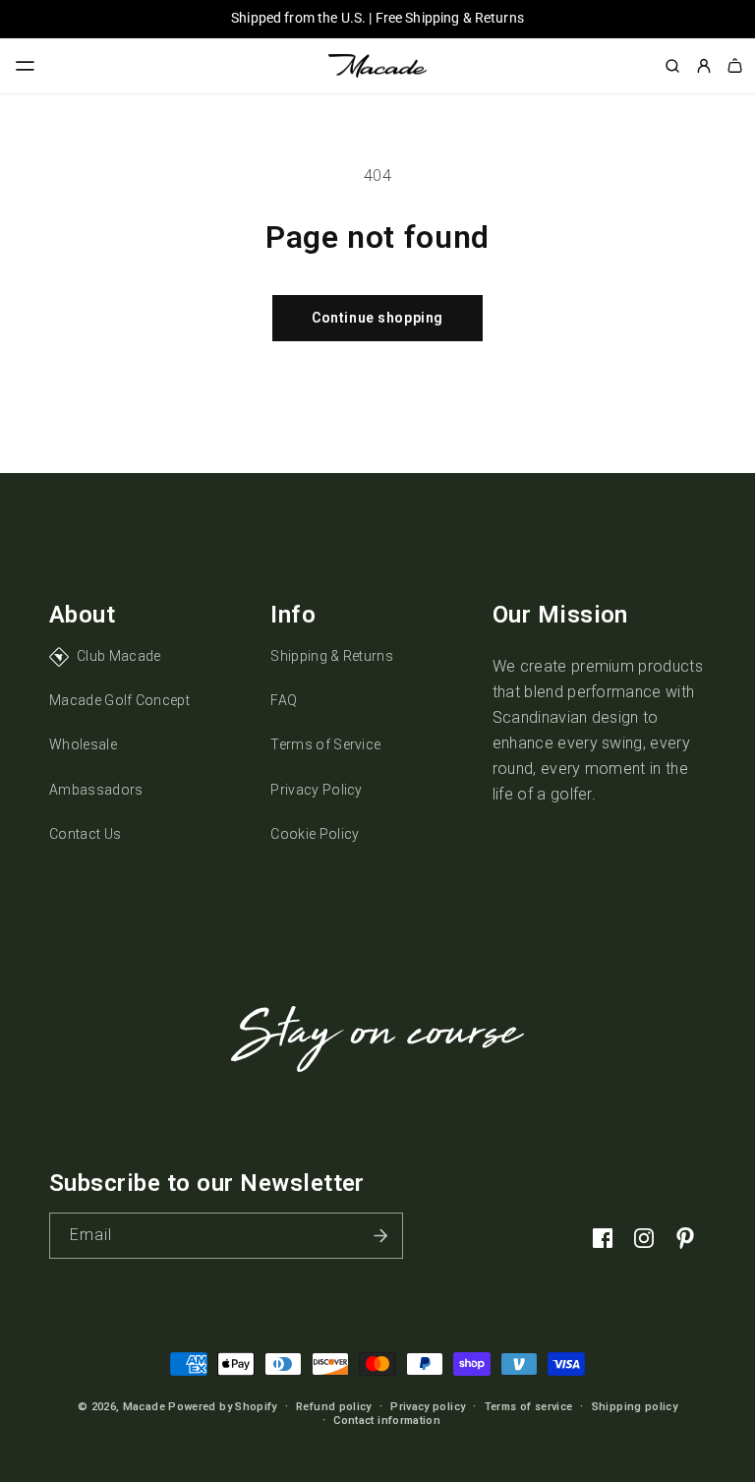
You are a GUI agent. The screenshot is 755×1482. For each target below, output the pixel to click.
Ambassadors (96, 790)
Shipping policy (634, 1406)
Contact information (386, 1420)
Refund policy (334, 1406)
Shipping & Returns (331, 656)
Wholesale (83, 744)
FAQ (283, 700)
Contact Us (85, 834)
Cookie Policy (314, 834)
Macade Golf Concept (119, 700)
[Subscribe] (380, 1236)
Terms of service (529, 1406)
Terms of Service (325, 744)
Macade (144, 1406)
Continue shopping (377, 318)
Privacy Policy (316, 790)
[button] (25, 66)
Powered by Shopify (222, 1406)
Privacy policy (427, 1406)
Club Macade (119, 656)
